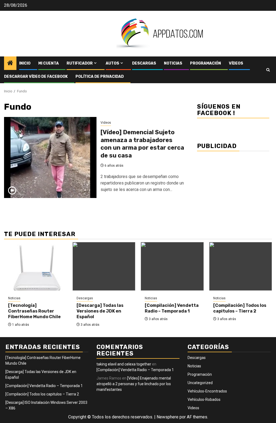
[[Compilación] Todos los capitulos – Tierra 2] (240, 266)
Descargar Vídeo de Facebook (36, 76)
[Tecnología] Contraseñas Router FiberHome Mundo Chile (34, 311)
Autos (112, 63)
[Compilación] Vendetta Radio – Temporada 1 (172, 308)
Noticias (173, 63)
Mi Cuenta (48, 63)
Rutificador (80, 63)
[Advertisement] (233, 187)
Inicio (24, 63)
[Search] (268, 70)
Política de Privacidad (99, 76)
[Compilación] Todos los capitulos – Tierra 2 (239, 308)
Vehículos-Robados (204, 399)
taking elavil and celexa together (123, 364)
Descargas (144, 63)
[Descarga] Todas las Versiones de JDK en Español (100, 311)
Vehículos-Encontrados (207, 391)
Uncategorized (200, 383)
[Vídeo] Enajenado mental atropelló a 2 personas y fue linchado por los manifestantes (133, 384)
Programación (205, 63)
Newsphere (167, 416)
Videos (106, 123)
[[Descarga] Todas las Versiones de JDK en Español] (104, 266)
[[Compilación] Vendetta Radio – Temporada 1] (172, 266)
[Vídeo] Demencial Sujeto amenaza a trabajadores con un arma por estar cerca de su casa (142, 144)
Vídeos (236, 63)
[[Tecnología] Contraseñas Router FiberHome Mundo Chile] (35, 266)
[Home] (10, 63)
